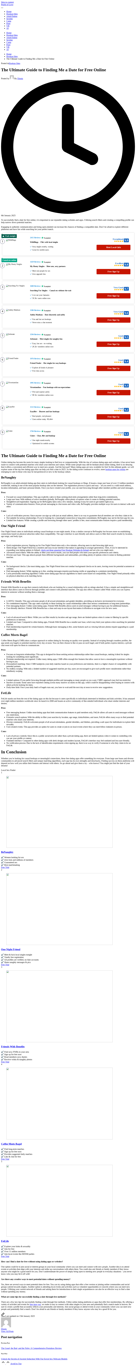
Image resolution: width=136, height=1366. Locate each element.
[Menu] (2, 7)
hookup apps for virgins (115, 469)
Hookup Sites (14, 63)
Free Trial (5, 867)
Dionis (4, 1329)
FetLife (5, 1241)
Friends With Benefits (13, 1046)
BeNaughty (7, 852)
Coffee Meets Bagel (11, 1143)
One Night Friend (10, 949)
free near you (35, 1304)
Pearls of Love (7, 4)
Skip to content (7, 2)
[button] (7, 1331)
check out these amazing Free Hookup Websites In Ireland (65, 550)
